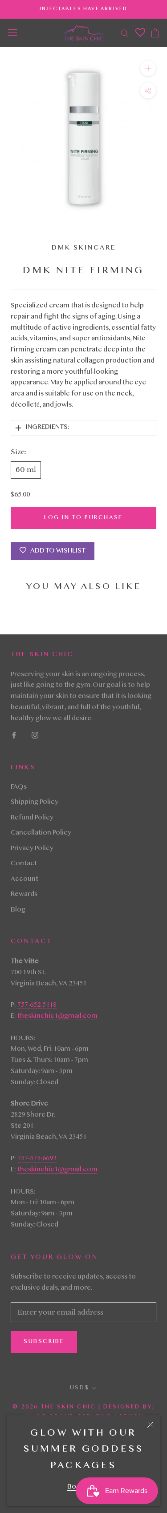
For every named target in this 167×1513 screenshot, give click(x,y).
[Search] (125, 32)
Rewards (24, 894)
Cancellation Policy (41, 833)
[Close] (150, 1424)
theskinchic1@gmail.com (57, 1016)
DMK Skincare (84, 248)
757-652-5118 (37, 1005)
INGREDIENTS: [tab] (47, 427)
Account (24, 879)
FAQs (19, 787)
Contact (24, 863)
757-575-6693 (37, 1158)
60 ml (26, 469)
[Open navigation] (12, 32)
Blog (18, 910)
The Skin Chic (68, 1407)
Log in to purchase (83, 518)
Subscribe (44, 1342)
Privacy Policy (32, 848)
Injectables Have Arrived (84, 9)
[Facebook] (14, 735)
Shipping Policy (34, 802)
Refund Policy (32, 818)
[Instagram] (35, 735)
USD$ (79, 1388)
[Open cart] (155, 32)
